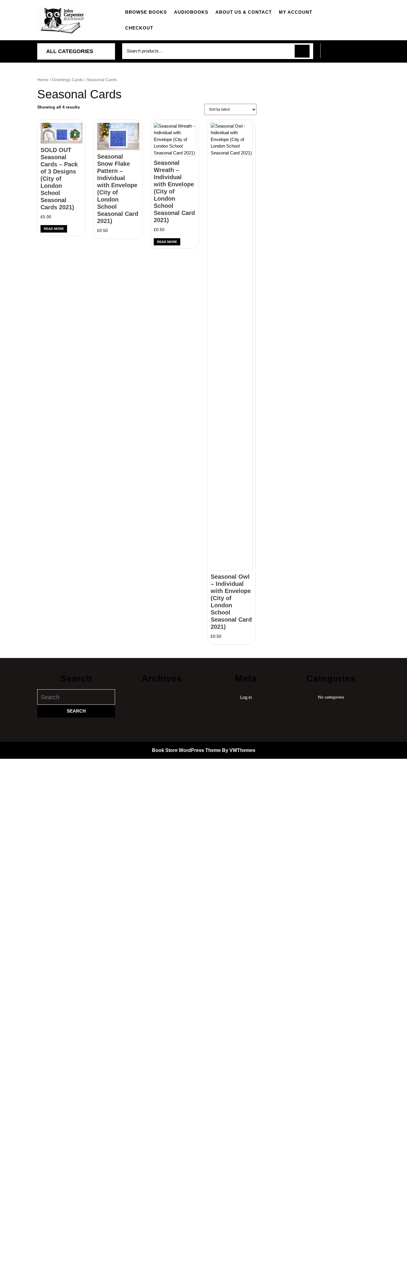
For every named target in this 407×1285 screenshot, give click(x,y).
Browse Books (146, 12)
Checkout (139, 27)
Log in (246, 697)
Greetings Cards (67, 80)
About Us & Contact (243, 12)
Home (43, 80)
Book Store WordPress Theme (186, 750)
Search (302, 51)
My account (295, 12)
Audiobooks (191, 12)
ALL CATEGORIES (69, 51)
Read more (54, 228)
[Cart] (345, 54)
